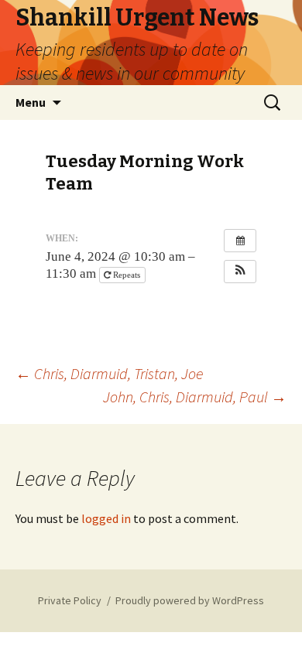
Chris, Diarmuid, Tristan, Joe (109, 373)
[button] (240, 271)
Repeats (126, 274)
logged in (106, 518)
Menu (30, 102)
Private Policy (69, 600)
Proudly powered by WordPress (189, 600)
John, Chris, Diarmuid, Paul (195, 396)
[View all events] (240, 240)
